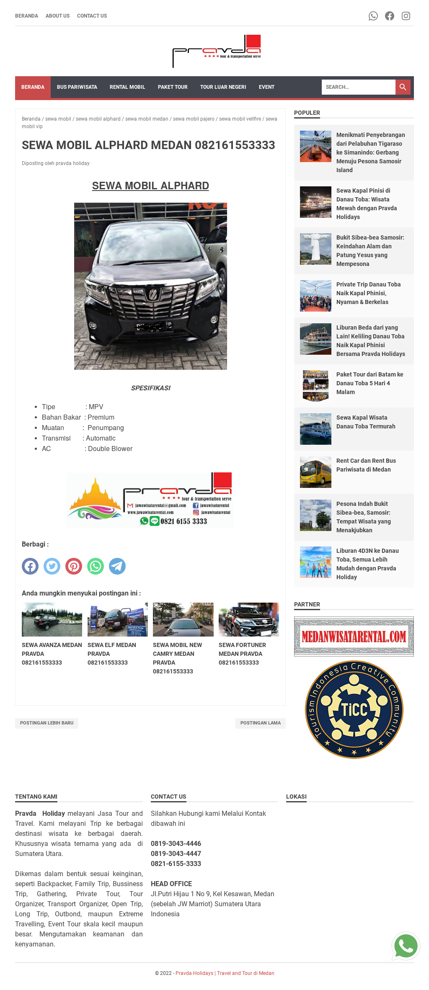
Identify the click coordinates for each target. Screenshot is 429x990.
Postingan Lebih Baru (46, 723)
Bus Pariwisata (77, 87)
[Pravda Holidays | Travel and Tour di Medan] (215, 51)
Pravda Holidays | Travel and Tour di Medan (225, 973)
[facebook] (30, 566)
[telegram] (117, 566)
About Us (58, 16)
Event (266, 87)
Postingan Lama (260, 723)
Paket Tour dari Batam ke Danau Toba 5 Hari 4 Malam (369, 383)
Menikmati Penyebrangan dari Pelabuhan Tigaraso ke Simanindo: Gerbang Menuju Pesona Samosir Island (370, 152)
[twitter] (52, 566)
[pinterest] (73, 566)
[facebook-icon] (390, 16)
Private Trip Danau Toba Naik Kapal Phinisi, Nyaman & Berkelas (368, 293)
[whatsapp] (95, 566)
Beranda (26, 16)
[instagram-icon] (406, 16)
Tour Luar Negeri (223, 87)
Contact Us (92, 16)
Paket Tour (173, 87)
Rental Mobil (127, 87)
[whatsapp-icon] (374, 16)
